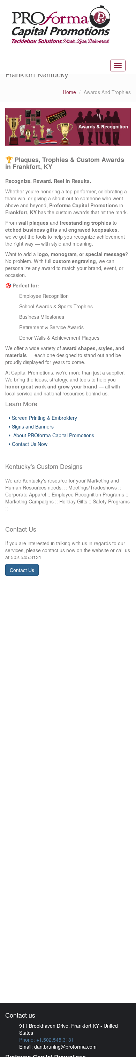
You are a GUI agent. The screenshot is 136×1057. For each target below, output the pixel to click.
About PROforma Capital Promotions (53, 435)
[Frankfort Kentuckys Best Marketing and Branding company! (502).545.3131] (60, 24)
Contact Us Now (29, 443)
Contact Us (22, 569)
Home (69, 91)
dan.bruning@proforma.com (65, 1046)
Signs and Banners (33, 426)
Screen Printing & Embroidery (44, 417)
